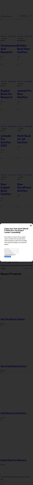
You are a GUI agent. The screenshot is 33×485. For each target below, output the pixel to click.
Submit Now (7, 256)
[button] (30, 225)
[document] (16, 242)
